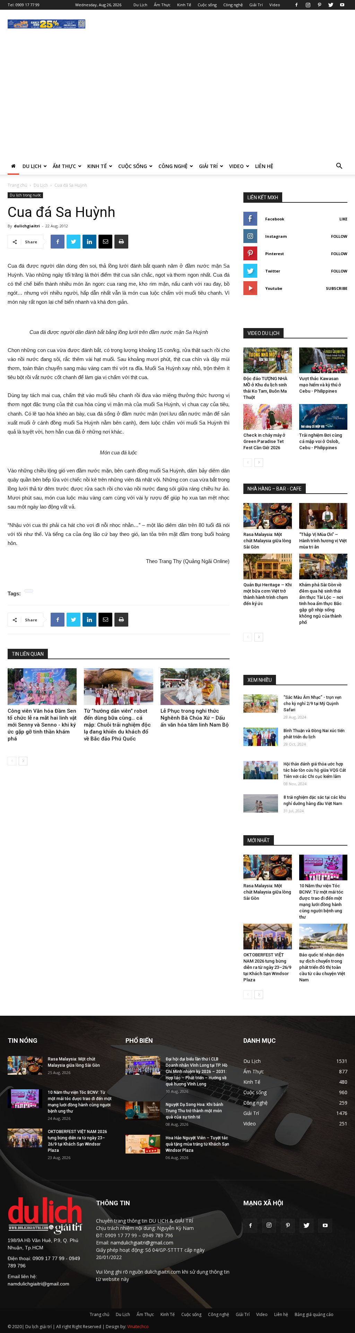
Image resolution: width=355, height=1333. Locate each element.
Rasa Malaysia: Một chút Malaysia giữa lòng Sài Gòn (267, 541)
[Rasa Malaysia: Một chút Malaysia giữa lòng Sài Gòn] (267, 516)
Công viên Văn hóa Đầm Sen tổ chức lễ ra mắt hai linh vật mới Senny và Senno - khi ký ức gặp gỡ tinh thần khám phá (42, 725)
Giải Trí (256, 4)
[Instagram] (308, 5)
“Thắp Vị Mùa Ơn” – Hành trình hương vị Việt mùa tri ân (323, 541)
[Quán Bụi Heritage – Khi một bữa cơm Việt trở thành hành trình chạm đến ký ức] (267, 566)
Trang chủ (17, 185)
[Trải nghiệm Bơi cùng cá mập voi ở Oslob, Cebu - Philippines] (323, 417)
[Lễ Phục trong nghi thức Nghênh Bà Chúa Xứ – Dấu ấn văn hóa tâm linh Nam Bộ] (195, 686)
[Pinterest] (319, 5)
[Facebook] (296, 5)
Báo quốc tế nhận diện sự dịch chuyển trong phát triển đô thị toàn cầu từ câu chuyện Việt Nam (322, 967)
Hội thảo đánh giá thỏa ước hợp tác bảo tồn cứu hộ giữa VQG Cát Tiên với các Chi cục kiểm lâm (315, 770)
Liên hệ (264, 166)
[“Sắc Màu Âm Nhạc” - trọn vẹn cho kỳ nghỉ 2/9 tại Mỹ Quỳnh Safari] (260, 703)
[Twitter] (331, 5)
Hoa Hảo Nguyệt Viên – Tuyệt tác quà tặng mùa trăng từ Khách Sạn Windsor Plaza (197, 1144)
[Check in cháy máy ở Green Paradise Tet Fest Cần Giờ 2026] (267, 417)
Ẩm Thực (162, 4)
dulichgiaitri (27, 225)
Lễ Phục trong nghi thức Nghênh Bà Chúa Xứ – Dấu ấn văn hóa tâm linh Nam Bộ (195, 718)
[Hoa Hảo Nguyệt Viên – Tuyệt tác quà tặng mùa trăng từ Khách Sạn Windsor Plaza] (142, 1144)
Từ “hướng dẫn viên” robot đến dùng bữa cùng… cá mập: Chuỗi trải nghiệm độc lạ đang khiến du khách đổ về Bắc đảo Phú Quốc (117, 725)
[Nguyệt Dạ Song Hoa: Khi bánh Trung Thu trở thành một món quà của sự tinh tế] (142, 1110)
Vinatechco (138, 1327)
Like (343, 218)
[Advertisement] (177, 105)
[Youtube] (342, 5)
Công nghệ (233, 4)
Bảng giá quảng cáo (314, 1314)
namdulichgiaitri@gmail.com (38, 1283)
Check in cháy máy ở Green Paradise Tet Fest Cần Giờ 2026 (264, 441)
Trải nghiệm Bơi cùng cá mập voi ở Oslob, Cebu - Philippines (320, 441)
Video (274, 4)
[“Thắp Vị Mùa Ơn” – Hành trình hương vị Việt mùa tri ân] (323, 516)
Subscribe (336, 288)
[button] (339, 167)
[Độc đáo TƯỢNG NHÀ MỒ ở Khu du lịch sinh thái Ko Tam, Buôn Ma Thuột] (267, 360)
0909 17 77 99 (28, 4)
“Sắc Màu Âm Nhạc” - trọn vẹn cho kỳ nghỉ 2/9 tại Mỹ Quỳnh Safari (312, 703)
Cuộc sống (207, 4)
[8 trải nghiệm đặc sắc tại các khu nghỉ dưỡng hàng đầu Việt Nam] (260, 803)
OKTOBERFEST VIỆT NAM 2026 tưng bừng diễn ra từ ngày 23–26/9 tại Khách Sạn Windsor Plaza (267, 967)
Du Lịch (140, 4)
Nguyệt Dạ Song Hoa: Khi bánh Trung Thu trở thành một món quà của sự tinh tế (194, 1111)
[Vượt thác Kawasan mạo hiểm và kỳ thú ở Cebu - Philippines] (323, 360)
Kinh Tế (184, 4)
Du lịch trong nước (25, 195)
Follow (339, 236)
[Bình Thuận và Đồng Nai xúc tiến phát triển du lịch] (260, 737)
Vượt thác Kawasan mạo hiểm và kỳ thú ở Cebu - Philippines (320, 385)
